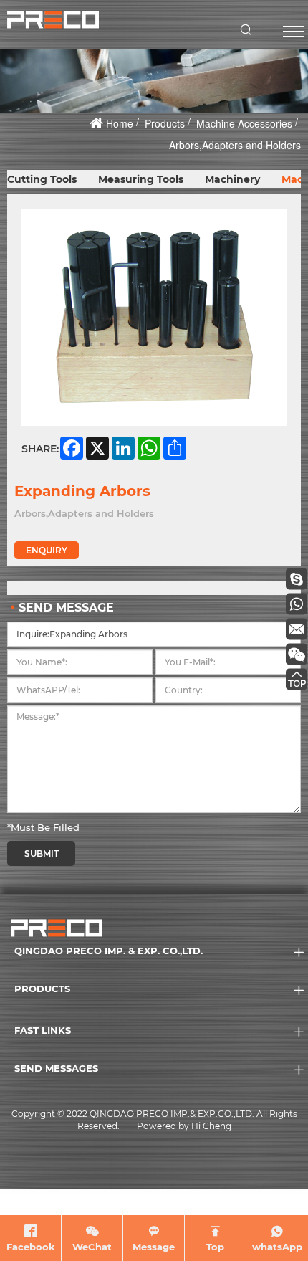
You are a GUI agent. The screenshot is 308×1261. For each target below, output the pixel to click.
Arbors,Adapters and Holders (235, 145)
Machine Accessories (244, 123)
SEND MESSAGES (56, 1068)
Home (119, 123)
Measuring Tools (140, 179)
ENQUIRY (46, 550)
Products (165, 123)
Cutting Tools (42, 179)
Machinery (232, 179)
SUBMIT (41, 853)
